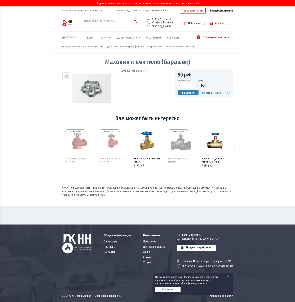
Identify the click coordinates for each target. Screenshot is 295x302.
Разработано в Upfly (221, 295)
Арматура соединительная (107, 46)
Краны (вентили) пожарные (142, 46)
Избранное (149, 241)
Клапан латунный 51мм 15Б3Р (147, 160)
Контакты (173, 37)
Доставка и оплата (128, 37)
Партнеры (109, 246)
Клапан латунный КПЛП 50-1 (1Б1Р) (212, 160)
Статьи (147, 257)
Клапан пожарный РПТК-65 (110, 160)
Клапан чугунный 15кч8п (177, 160)
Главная (66, 46)
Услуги (103, 37)
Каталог (82, 46)
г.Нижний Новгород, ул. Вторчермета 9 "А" (84, 10)
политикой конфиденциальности (189, 283)
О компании (153, 37)
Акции (89, 37)
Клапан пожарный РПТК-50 (75, 160)
